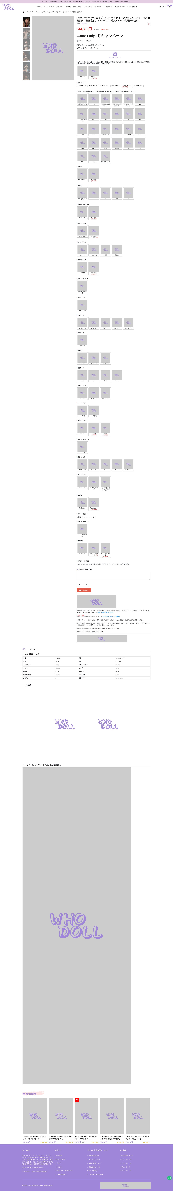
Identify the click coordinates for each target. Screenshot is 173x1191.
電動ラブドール (126, 1159)
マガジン (59, 1167)
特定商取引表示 (94, 1155)
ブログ (58, 1163)
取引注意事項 (93, 1171)
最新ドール (77, 7)
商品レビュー (120, 7)
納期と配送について (95, 1163)
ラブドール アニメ (127, 1155)
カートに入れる (84, 590)
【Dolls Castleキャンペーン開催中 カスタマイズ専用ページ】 (137, 1138)
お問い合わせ (132, 7)
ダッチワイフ (125, 1167)
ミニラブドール (126, 1163)
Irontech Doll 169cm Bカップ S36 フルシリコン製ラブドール (34, 1138)
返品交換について (94, 1167)
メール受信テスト (62, 1174)
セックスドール (126, 1171)
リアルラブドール (47, 1)
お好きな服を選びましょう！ (106, 612)
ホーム (38, 7)
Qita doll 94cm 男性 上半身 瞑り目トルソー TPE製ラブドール (86, 1138)
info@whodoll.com (38, 1167)
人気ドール (88, 7)
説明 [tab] (24, 649)
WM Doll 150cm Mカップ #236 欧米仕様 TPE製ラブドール (60, 1138)
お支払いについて (94, 1159)
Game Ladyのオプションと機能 (111, 616)
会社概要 (59, 1155)
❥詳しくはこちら (35, 1132)
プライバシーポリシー (96, 1174)
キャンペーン (49, 7)
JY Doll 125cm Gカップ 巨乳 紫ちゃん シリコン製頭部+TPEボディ (111, 1138)
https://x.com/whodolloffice (39, 1171)
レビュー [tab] (33, 649)
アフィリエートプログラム (65, 1171)
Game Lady (30, 12)
